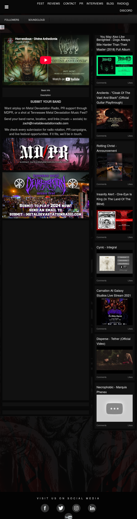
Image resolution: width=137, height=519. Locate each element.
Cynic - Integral (107, 247)
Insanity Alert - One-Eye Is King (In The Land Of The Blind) (114, 199)
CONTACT (69, 3)
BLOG (110, 3)
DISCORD (126, 10)
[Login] (127, 3)
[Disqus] (45, 267)
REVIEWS (53, 3)
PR (81, 3)
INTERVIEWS (95, 3)
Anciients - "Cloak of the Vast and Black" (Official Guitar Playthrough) (113, 97)
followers (12, 19)
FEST (40, 3)
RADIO (121, 3)
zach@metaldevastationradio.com (45, 123)
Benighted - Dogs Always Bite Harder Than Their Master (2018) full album (113, 44)
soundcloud (36, 19)
